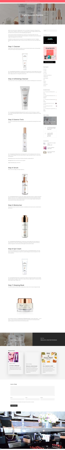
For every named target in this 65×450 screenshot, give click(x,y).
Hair (44, 79)
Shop (21, 423)
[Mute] (53, 42)
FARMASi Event (45, 76)
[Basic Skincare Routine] (16, 339)
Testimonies (23, 432)
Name (11, 397)
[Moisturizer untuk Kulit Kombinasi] (48, 339)
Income (9, 440)
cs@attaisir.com (12, 433)
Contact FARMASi (24, 436)
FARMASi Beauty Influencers (47, 75)
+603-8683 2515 (12, 430)
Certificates (23, 440)
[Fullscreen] (54, 42)
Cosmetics (44, 72)
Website (41, 397)
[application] (50, 40)
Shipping (15, 439)
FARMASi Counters (24, 437)
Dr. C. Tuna (45, 73)
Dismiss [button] (39, 1)
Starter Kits (22, 421)
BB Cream (44, 69)
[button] (32, 449)
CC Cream (44, 70)
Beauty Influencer (23, 429)
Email (26, 397)
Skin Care (44, 85)
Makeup (44, 82)
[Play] (45, 42)
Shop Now (18, 412)
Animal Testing (10, 439)
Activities (22, 433)
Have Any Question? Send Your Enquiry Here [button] (13, 436)
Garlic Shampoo (45, 78)
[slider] (49, 42)
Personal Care (45, 84)
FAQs (22, 439)
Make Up (32, 12)
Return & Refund (17, 440)
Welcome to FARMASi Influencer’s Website (31, 1)
